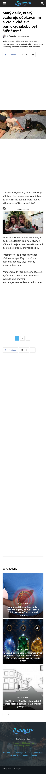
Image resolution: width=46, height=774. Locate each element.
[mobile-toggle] (4, 3)
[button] (42, 3)
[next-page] (8, 714)
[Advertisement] (23, 84)
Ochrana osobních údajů (13, 753)
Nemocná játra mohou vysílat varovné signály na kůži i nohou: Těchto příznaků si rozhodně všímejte (23, 611)
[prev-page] (4, 714)
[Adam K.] (5, 36)
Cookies (34, 756)
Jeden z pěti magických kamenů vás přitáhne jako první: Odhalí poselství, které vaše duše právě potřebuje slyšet (23, 657)
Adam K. (12, 36)
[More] (33, 54)
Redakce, (26, 756)
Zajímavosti (22, 604)
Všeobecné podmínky (33, 753)
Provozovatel (14, 756)
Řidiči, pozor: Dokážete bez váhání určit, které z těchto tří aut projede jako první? (23, 704)
